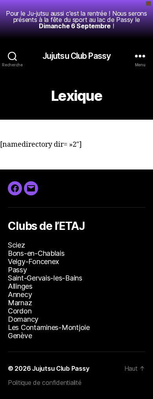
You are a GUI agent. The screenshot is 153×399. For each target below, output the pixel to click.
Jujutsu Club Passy (76, 56)
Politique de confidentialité (44, 382)
